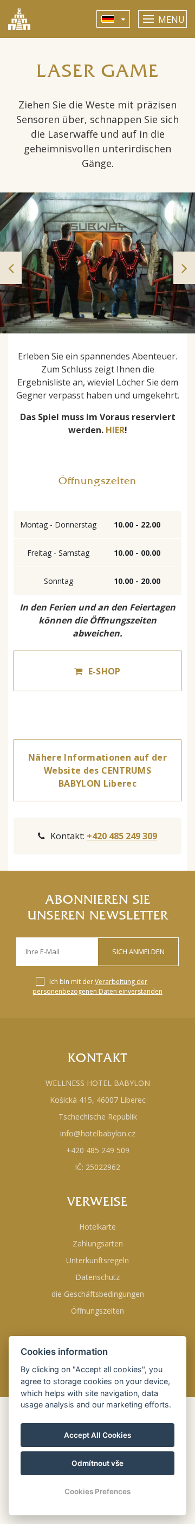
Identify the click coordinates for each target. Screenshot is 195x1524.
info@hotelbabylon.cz (97, 1133)
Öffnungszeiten (97, 1311)
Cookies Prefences (97, 1491)
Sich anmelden (138, 951)
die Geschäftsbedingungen (97, 1294)
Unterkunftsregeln (97, 1260)
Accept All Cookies (97, 1435)
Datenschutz (97, 1277)
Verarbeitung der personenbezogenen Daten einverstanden (97, 986)
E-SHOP (104, 671)
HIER (115, 430)
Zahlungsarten (98, 1243)
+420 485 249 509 (97, 1150)
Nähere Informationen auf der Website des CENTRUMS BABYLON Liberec (97, 770)
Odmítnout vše (97, 1463)
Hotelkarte (97, 1226)
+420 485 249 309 (122, 836)
